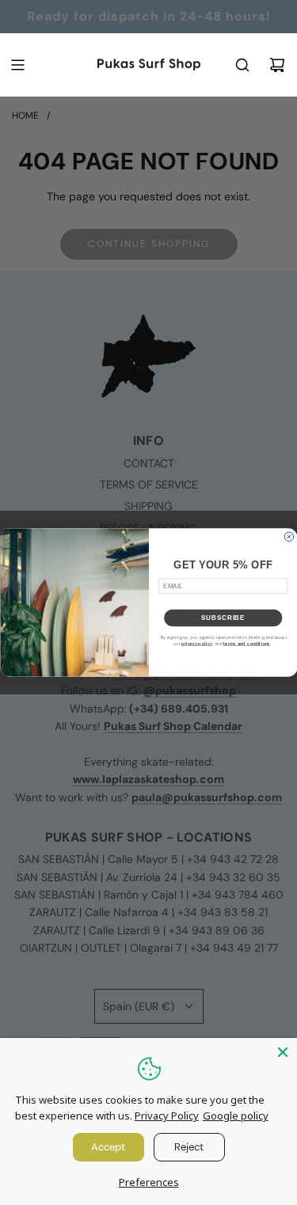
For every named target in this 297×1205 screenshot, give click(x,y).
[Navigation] (17, 65)
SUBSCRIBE (223, 617)
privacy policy (196, 643)
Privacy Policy (167, 1115)
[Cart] (277, 65)
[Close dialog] (289, 537)
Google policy (235, 1115)
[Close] (283, 1052)
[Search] (242, 65)
